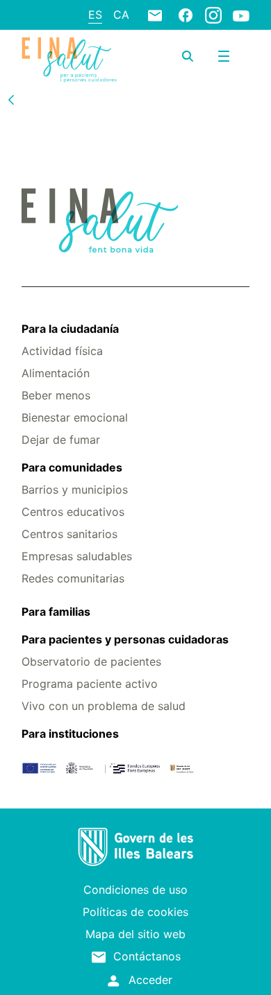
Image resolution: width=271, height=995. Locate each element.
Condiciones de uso (135, 890)
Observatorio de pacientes (91, 661)
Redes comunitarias (73, 578)
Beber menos (56, 395)
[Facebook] (185, 14)
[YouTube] (241, 15)
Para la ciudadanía (70, 329)
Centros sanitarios (69, 534)
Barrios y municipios (75, 489)
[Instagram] (213, 14)
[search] (187, 56)
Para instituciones (70, 734)
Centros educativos (73, 512)
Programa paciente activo (90, 684)
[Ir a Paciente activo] (69, 60)
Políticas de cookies (135, 912)
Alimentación (56, 373)
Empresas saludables (77, 556)
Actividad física (62, 351)
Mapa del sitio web (135, 934)
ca (121, 14)
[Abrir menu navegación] (223, 56)
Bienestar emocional (75, 417)
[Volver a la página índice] (11, 99)
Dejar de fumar (61, 440)
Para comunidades (72, 467)
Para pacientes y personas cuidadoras (125, 639)
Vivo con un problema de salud (104, 706)
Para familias (56, 611)
